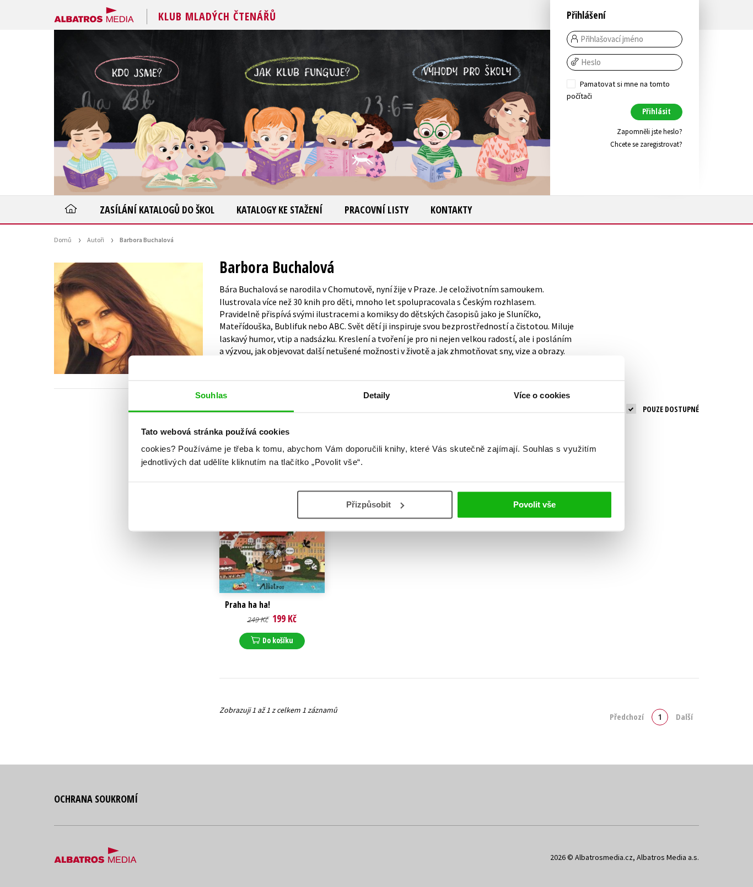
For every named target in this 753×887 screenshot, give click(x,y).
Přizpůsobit (368, 504)
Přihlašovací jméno (611, 39)
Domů (63, 240)
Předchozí (627, 716)
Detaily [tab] (376, 395)
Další (684, 716)
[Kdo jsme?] (136, 112)
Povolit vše (534, 504)
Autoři (95, 240)
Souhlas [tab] (211, 395)
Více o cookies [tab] (542, 395)
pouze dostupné (671, 409)
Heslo (591, 62)
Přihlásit (656, 111)
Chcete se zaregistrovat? (646, 144)
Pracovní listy (376, 209)
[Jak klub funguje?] (302, 112)
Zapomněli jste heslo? (649, 131)
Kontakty (451, 209)
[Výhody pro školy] (467, 112)
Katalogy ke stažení (279, 209)
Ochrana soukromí (96, 798)
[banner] (94, 12)
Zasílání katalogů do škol (157, 209)
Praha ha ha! (247, 605)
